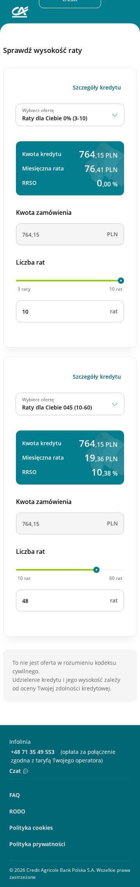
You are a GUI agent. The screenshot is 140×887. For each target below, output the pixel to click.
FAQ (14, 795)
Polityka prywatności (37, 844)
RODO (17, 811)
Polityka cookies (31, 827)
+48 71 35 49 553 (32, 751)
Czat (15, 771)
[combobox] (70, 115)
